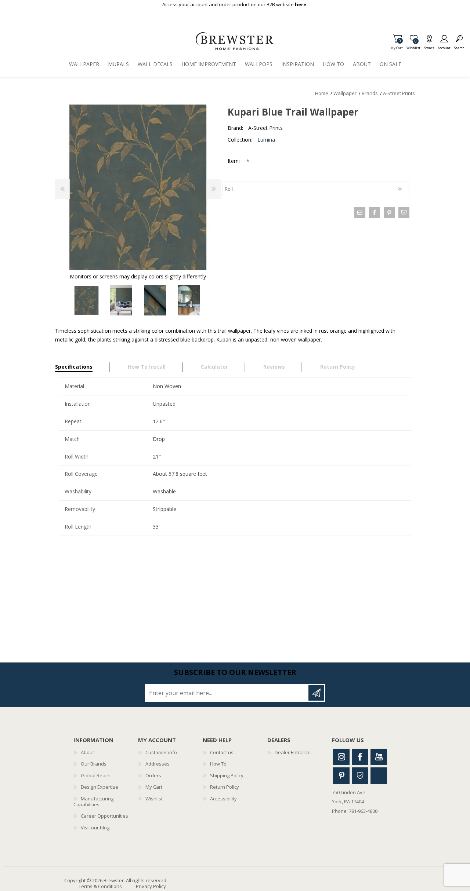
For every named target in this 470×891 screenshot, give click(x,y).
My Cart (396, 45)
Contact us (222, 752)
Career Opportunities (104, 816)
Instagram (341, 757)
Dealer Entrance (293, 752)
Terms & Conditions (100, 886)
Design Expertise (99, 787)
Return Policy (224, 787)
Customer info (161, 752)
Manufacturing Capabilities (93, 801)
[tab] (82, 367)
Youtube (378, 757)
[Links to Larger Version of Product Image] (138, 187)
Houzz (360, 775)
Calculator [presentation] (214, 366)
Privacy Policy (151, 886)
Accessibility (223, 798)
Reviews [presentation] (274, 366)
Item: (234, 160)
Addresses (157, 763)
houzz (403, 212)
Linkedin (378, 775)
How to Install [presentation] (147, 366)
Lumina (266, 139)
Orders (153, 775)
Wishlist (154, 798)
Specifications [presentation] (74, 366)
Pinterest (341, 775)
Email (359, 212)
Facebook (360, 757)
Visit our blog (95, 827)
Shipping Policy (226, 775)
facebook (374, 212)
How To (218, 763)
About (87, 752)
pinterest (389, 212)
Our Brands (93, 763)
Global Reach (96, 775)
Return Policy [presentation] (337, 366)
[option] (86, 300)
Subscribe (316, 693)
